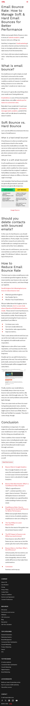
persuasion (22, 108)
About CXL (4, 582)
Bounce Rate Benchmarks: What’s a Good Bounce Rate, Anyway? (17, 484)
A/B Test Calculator (6, 624)
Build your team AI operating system (10, 682)
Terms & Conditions (6, 594)
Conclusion (9, 566)
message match (6, 111)
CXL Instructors (5, 617)
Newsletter (4, 622)
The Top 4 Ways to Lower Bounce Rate (13, 524)
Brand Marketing (5, 672)
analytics (15, 111)
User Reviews (4, 584)
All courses (4, 609)
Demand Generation (6, 634)
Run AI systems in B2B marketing (10, 684)
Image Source (15, 210)
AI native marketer (6, 662)
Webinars (3, 614)
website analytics (14, 37)
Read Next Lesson (7, 462)
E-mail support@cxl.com (7, 697)
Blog (2, 619)
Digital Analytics (5, 669)
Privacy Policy (4, 589)
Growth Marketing (6, 644)
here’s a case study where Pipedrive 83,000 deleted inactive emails (14, 308)
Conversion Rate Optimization (9, 642)
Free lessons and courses (7, 612)
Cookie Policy (4, 592)
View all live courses (6, 687)
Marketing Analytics (6, 637)
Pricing (3, 587)
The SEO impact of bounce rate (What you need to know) (15, 535)
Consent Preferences (7, 599)
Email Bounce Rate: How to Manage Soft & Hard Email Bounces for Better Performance (16, 509)
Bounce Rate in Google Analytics (15, 467)
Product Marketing (6, 647)
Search (3, 649)
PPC (2, 652)
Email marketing (21, 43)
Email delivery (5, 98)
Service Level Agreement (7, 597)
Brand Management (6, 639)
